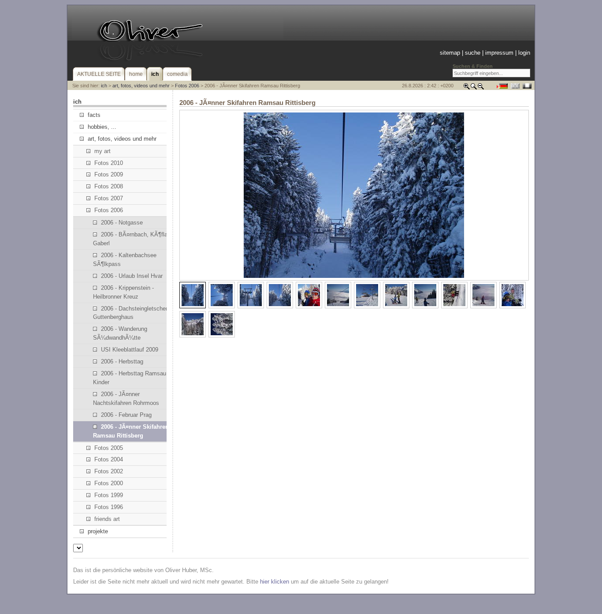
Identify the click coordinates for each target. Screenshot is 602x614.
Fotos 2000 (108, 483)
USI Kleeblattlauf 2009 (129, 349)
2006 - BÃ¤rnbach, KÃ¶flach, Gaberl (134, 239)
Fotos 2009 (108, 174)
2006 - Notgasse (122, 222)
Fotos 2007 (108, 198)
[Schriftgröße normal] (473, 88)
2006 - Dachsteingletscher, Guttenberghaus (131, 313)
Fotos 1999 (108, 495)
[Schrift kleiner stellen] (480, 88)
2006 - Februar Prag (126, 415)
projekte (98, 531)
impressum (499, 52)
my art (102, 151)
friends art (107, 519)
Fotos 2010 (108, 163)
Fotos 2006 (187, 85)
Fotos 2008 (108, 186)
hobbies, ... (102, 127)
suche (472, 52)
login (524, 52)
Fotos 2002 (108, 471)
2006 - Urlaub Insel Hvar (132, 276)
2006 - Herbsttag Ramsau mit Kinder (134, 378)
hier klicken (274, 581)
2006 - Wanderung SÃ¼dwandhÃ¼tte (120, 333)
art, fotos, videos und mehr (141, 85)
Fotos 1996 (108, 507)
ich (104, 85)
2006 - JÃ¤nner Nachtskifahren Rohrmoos (126, 398)
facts (94, 115)
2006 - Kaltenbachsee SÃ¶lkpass (124, 259)
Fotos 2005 (108, 448)
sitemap (450, 52)
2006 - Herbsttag (122, 361)
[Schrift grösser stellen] (466, 88)
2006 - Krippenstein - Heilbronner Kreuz (123, 292)
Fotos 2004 (108, 459)
